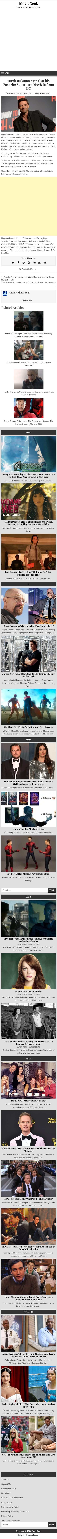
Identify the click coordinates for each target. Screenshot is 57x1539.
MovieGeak (28, 3)
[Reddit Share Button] (29, 263)
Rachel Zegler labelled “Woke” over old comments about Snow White (28, 1405)
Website (28, 300)
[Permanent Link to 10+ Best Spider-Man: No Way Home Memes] (28, 853)
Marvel (33, 269)
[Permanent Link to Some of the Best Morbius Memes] (28, 809)
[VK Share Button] (45, 263)
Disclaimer (5, 1493)
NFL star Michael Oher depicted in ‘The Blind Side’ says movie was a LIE (28, 1456)
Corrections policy (8, 1489)
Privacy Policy (7, 1516)
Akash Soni (44, 93)
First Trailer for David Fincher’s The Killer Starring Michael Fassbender (28, 940)
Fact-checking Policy (10, 1507)
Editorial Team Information (12, 1498)
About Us (5, 1479)
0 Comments (35, 944)
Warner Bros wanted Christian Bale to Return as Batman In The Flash (28, 675)
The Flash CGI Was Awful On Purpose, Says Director (28, 727)
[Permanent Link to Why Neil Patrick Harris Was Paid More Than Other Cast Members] (28, 1128)
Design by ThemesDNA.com (29, 1535)
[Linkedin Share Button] (39, 263)
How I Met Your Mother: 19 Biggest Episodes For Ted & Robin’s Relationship (28, 1248)
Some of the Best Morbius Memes (28, 829)
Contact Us (6, 1484)
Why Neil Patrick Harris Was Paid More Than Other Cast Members (28, 1149)
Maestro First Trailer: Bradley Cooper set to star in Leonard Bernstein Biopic (28, 1042)
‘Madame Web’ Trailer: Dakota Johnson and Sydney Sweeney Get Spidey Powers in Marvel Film (28, 523)
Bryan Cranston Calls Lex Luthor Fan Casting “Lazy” (28, 626)
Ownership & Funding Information (15, 1511)
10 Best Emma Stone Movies (28, 991)
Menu (7, 73)
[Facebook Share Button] (18, 263)
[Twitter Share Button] (13, 263)
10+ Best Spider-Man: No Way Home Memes (28, 873)
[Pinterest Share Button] (23, 263)
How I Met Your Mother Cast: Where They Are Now (28, 1198)
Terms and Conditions (10, 1520)
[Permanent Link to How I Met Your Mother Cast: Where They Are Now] (28, 1178)
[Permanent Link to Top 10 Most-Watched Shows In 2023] (28, 1080)
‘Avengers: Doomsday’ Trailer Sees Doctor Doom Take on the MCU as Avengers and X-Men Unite (28, 475)
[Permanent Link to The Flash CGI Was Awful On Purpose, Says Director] (28, 707)
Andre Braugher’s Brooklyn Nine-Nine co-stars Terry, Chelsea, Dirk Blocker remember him (28, 1355)
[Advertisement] (28, 40)
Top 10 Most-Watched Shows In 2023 (28, 1100)
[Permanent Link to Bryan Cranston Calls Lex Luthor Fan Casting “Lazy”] (28, 606)
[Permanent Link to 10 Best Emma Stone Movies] (28, 971)
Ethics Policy (6, 1502)
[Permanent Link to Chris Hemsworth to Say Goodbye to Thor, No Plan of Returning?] (28, 350)
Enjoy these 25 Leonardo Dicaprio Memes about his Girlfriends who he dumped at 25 (28, 782)
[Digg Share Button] (34, 263)
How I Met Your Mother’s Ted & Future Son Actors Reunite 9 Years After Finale (29, 1298)
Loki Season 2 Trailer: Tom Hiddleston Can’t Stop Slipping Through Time (28, 573)
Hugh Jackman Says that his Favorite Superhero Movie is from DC (28, 84)
